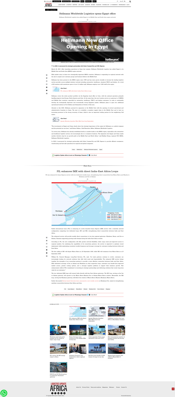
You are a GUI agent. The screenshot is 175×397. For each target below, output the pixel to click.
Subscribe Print (57, 1)
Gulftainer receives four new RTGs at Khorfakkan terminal (116, 319)
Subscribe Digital (66, 1)
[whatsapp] (47, 84)
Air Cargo (102, 326)
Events (82, 1)
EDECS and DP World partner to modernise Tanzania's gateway (58, 375)
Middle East (79, 149)
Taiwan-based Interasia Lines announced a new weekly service (80, 281)
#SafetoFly (87, 1)
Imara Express (71, 289)
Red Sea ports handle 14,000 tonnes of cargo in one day (97, 356)
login (93, 1)
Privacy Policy (85, 387)
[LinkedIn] (47, 75)
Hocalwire (129, 395)
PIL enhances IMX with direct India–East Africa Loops (76, 91)
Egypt (101, 149)
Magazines (105, 387)
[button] (87, 20)
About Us (78, 387)
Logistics (121, 326)
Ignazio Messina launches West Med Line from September (77, 121)
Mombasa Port (92, 289)
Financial (83, 326)
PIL (65, 289)
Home (47, 9)
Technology (82, 345)
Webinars (111, 387)
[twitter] (47, 78)
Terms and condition (96, 387)
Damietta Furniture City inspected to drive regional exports (77, 357)
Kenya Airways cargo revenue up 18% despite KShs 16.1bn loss (77, 338)
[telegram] (47, 87)
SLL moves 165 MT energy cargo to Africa (57, 356)
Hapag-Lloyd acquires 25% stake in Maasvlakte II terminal (115, 357)
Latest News (53, 9)
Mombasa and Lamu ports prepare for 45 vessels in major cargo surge (57, 338)
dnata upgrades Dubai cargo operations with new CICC (97, 337)
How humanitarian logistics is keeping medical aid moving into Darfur (116, 338)
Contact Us (124, 387)
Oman (73, 149)
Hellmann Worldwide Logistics (90, 149)
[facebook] (47, 81)
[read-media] (55, 91)
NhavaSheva (79, 289)
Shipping (108, 289)
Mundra (85, 289)
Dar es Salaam (101, 289)
